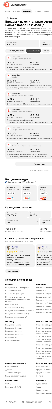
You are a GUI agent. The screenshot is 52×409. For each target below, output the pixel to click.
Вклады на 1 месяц (13, 325)
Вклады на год (11, 337)
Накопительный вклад (14, 307)
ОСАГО (8, 384)
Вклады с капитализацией (16, 317)
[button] (15, 51)
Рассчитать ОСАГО (13, 387)
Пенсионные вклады (13, 291)
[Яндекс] (6, 4)
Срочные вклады (12, 340)
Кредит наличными (44, 373)
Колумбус (13, 402)
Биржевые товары (44, 393)
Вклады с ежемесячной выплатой (19, 311)
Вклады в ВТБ (42, 291)
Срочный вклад (11, 366)
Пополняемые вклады (14, 294)
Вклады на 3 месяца (13, 331)
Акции (38, 387)
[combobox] (29, 5)
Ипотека (39, 376)
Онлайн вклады (11, 304)
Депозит (8, 370)
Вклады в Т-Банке (43, 306)
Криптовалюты (42, 390)
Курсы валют (41, 384)
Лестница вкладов (13, 373)
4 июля (20, 252)
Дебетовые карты (43, 366)
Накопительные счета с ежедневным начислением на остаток (18, 299)
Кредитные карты (43, 370)
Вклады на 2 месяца (13, 328)
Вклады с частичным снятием (17, 314)
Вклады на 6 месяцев (14, 334)
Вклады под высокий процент (17, 287)
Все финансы (12, 18)
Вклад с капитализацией (15, 376)
